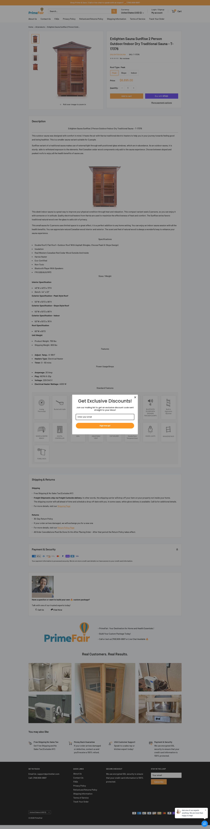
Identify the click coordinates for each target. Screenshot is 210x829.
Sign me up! (105, 425)
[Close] (135, 397)
